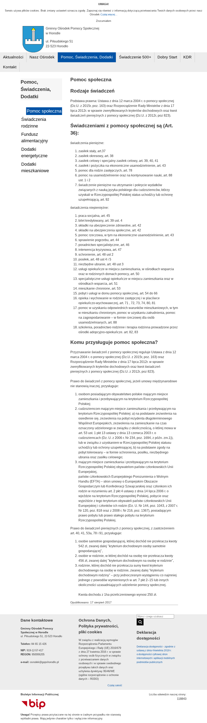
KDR (187, 57)
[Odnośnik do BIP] (33, 708)
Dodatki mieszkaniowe (35, 167)
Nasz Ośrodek (42, 57)
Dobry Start (167, 57)
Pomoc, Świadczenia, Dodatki (87, 57)
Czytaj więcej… (108, 14)
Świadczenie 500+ (135, 57)
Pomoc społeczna (44, 111)
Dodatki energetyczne (34, 152)
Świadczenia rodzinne (33, 122)
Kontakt (9, 67)
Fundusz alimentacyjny (34, 137)
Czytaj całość (115, 685)
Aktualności (13, 57)
